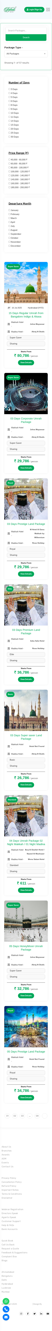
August (13, 230)
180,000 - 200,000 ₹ (20, 187)
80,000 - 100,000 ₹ (19, 167)
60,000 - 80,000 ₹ (18, 163)
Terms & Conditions (12, 1194)
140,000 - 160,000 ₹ (20, 179)
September (15, 234)
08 (37, 1116)
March (13, 218)
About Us (6, 1147)
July (12, 226)
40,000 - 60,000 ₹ (18, 160)
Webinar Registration (12, 1209)
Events (5, 1162)
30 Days (14, 137)
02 (14, 1116)
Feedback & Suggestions (14, 1252)
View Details (26, 362)
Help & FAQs (8, 1225)
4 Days (13, 93)
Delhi (4, 1280)
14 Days (14, 121)
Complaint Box (9, 1256)
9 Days (13, 109)
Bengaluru (7, 1276)
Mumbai (6, 1292)
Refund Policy (9, 1186)
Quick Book (7, 1240)
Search (26, 37)
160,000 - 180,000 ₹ (20, 183)
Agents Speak (9, 1217)
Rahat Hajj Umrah (24, 1304)
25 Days (14, 133)
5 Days (13, 97)
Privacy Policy (9, 1178)
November (15, 242)
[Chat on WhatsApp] (6, 1301)
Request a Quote (10, 1248)
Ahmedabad (8, 1272)
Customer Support (11, 1221)
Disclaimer (7, 1198)
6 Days (13, 101)
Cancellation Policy (12, 1182)
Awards (5, 1154)
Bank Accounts (9, 1229)
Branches (7, 1150)
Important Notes (10, 1190)
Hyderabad (7, 1284)
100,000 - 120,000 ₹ (20, 171)
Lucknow (6, 1288)
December (15, 246)
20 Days (14, 129)
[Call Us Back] (6, 1317)
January (14, 210)
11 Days (14, 117)
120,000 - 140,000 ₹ (20, 175)
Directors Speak (10, 1213)
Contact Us (7, 1166)
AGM (4, 1158)
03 (22, 1116)
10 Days (14, 113)
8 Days (13, 105)
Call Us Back (8, 1244)
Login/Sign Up (35, 9)
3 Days (13, 89)
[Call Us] (6, 1309)
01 (7, 1116)
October (14, 238)
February (14, 214)
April (12, 222)
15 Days (14, 125)
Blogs (4, 1260)
